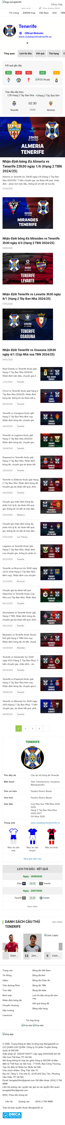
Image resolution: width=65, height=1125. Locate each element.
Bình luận (7, 995)
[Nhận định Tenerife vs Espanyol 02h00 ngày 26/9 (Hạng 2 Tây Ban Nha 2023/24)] (51, 684)
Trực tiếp (7, 990)
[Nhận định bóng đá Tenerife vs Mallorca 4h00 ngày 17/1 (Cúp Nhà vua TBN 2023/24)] (51, 507)
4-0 (42, 72)
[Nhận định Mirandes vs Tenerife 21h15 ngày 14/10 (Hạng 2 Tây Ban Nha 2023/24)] (51, 640)
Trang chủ (8, 970)
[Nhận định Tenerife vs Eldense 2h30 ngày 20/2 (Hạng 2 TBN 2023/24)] (51, 485)
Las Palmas (22, 537)
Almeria (51, 110)
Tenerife (14, 110)
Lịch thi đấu (25, 53)
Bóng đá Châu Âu (41, 980)
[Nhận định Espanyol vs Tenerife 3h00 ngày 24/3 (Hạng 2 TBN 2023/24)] (51, 462)
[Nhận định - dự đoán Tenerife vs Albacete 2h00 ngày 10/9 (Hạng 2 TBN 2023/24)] (51, 706)
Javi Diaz (33, 957)
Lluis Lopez (55, 957)
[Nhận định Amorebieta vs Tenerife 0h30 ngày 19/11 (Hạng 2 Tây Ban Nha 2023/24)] (51, 618)
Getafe (46, 898)
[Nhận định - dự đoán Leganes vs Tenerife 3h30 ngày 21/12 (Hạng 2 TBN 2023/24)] (51, 551)
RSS (5, 1095)
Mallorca (21, 515)
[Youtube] (45, 1095)
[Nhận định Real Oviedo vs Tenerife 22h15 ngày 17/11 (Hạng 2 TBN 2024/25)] (51, 374)
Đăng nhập (56, 4)
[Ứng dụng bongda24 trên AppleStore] (38, 1025)
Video (5, 980)
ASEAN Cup (29, 13)
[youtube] (34, 43)
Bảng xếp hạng (40, 1008)
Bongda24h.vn (36, 1107)
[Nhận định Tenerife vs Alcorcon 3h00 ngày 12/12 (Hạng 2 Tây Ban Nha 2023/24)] (51, 573)
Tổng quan (9, 53)
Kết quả (40, 53)
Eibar (19, 883)
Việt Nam (44, 13)
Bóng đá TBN (39, 985)
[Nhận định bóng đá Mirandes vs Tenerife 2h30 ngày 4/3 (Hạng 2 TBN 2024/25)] (32, 216)
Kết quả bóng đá (40, 1003)
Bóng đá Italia (39, 990)
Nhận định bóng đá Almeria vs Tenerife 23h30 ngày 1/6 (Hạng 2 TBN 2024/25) (32, 166)
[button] (60, 946)
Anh (54, 13)
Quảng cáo (24, 1101)
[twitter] (27, 43)
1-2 (18, 72)
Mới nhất (26, 8)
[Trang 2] (46, 728)
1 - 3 (32, 883)
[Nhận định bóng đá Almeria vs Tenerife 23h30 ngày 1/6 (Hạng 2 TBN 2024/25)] (32, 137)
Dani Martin (13, 957)
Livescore (7, 1015)
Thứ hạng (54, 53)
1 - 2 (32, 898)
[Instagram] (38, 1095)
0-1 (28, 72)
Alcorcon (21, 581)
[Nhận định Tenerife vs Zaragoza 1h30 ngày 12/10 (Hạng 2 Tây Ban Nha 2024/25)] (51, 418)
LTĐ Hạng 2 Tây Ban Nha (21, 95)
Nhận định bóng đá (12, 1000)
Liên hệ (9, 1101)
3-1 (8, 72)
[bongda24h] (4, 13)
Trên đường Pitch (51, 8)
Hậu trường (8, 1010)
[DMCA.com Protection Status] (12, 1117)
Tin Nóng (7, 975)
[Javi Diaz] (32, 943)
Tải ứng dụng (32, 1020)
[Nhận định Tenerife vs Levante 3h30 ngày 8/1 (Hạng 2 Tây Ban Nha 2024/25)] (32, 271)
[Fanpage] (31, 1095)
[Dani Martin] (12, 943)
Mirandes (21, 648)
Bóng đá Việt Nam (41, 970)
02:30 (32, 103)
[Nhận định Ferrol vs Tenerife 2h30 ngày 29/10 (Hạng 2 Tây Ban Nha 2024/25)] (51, 396)
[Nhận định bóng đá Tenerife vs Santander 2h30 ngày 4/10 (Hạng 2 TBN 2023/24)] (51, 662)
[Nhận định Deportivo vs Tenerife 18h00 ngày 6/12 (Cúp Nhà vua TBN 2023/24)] (51, 595)
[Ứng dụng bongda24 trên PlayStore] (26, 1025)
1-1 (56, 72)
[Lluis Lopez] (53, 943)
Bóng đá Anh (38, 975)
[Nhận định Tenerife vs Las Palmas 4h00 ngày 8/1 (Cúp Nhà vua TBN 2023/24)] (51, 529)
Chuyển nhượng (11, 1005)
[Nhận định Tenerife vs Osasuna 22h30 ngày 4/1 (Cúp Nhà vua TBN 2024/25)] (32, 327)
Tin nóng (14, 13)
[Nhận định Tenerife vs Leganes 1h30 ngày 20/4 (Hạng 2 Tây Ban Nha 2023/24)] (51, 440)
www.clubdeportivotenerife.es (35, 36)
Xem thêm (32, 906)
